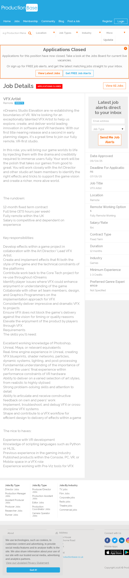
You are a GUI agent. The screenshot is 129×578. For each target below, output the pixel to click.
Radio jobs (64, 501)
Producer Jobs (12, 506)
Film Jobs (64, 493)
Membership (30, 21)
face (107, 540)
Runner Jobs (11, 515)
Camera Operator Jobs (41, 514)
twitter (115, 540)
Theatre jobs (65, 505)
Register (107, 21)
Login (121, 21)
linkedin (122, 540)
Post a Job (73, 21)
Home (7, 21)
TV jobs (63, 489)
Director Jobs (12, 489)
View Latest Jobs (49, 73)
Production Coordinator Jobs (41, 507)
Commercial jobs (68, 510)
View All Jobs (114, 85)
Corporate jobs (67, 497)
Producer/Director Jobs (41, 490)
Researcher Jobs (13, 510)
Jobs (17, 21)
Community (48, 21)
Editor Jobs (38, 502)
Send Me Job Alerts (109, 139)
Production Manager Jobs (15, 494)
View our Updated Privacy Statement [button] (27, 562)
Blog (61, 21)
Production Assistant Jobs (42, 497)
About (11, 533)
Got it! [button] (33, 570)
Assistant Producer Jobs (14, 501)
